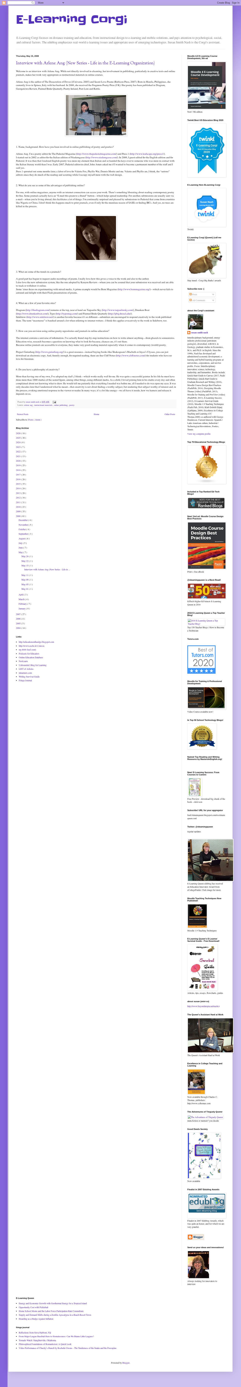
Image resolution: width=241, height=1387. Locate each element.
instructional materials (43, 405)
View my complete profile (198, 433)
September (24, 533)
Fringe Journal (25, 680)
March (22, 599)
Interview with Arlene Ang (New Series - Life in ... (47, 569)
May (21, 552)
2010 (18, 506)
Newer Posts (22, 414)
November (24, 524)
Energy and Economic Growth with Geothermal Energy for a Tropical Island (53, 1303)
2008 (18, 515)
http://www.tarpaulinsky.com (117, 310)
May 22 (25, 560)
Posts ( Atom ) (34, 419)
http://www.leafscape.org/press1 (146, 153)
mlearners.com (25, 672)
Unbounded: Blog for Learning (33, 665)
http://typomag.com (66, 313)
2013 (18, 492)
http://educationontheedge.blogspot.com (36, 641)
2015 (18, 483)
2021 (18, 456)
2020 (18, 460)
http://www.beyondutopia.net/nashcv (203, 1006)
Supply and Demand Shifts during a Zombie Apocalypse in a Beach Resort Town (55, 1314)
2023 (18, 446)
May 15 (25, 565)
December (23, 519)
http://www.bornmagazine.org (133, 289)
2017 (18, 474)
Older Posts (170, 414)
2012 (18, 497)
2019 (18, 465)
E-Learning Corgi (71, 20)
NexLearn (23, 661)
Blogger (125, 1362)
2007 (18, 614)
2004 (18, 627)
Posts (194, 294)
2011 (18, 502)
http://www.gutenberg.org (49, 352)
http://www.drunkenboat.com (32, 313)
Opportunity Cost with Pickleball (33, 1307)
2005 (18, 623)
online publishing (61, 405)
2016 (18, 479)
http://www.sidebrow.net (40, 317)
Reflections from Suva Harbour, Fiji (35, 1332)
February (23, 603)
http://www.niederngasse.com (101, 157)
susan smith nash (199, 332)
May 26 (25, 556)
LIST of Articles (26, 668)
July (21, 542)
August (22, 538)
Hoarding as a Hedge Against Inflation (36, 1318)
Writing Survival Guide (29, 676)
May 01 (25, 588)
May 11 (25, 575)
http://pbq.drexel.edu (119, 313)
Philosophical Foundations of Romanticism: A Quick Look (45, 1343)
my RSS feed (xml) (27, 649)
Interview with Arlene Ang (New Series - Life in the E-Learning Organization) (85, 63)
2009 (18, 511)
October (22, 529)
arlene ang (28, 405)
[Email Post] (54, 402)
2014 (18, 488)
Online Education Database (31, 657)
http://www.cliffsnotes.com (130, 355)
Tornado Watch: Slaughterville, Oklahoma (37, 1340)
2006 (18, 618)
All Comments (198, 300)
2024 (18, 442)
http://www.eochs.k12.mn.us (31, 645)
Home (96, 414)
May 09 (25, 579)
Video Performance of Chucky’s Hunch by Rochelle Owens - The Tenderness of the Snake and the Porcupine (67, 1347)
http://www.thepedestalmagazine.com (96, 153)
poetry (71, 405)
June (21, 547)
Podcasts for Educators (29, 653)
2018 (18, 469)
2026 (18, 433)
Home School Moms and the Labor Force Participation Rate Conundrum (51, 1310)
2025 (18, 437)
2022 (18, 451)
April (21, 594)
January (22, 608)
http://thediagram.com (37, 310)
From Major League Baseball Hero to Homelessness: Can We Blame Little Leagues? (56, 1336)
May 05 (25, 584)
